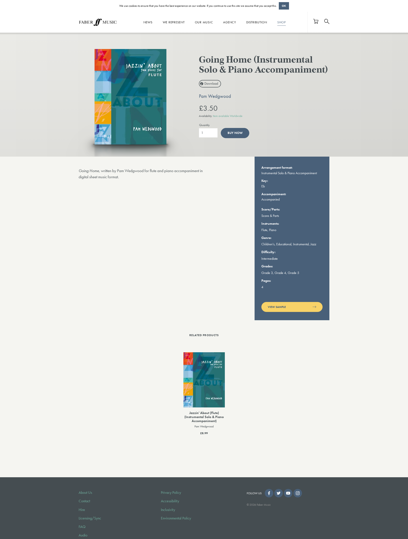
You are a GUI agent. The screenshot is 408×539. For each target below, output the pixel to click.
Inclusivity (168, 509)
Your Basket (316, 21)
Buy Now (235, 133)
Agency (229, 22)
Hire (82, 509)
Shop (281, 22)
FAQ (82, 526)
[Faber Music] (98, 22)
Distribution (256, 22)
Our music (204, 22)
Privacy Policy (171, 492)
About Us (85, 492)
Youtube (288, 493)
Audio (83, 535)
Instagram (297, 493)
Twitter (278, 493)
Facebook (269, 493)
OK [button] (284, 6)
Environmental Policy (176, 518)
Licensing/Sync (90, 518)
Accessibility (170, 501)
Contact (84, 501)
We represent (174, 22)
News (148, 22)
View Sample (277, 307)
